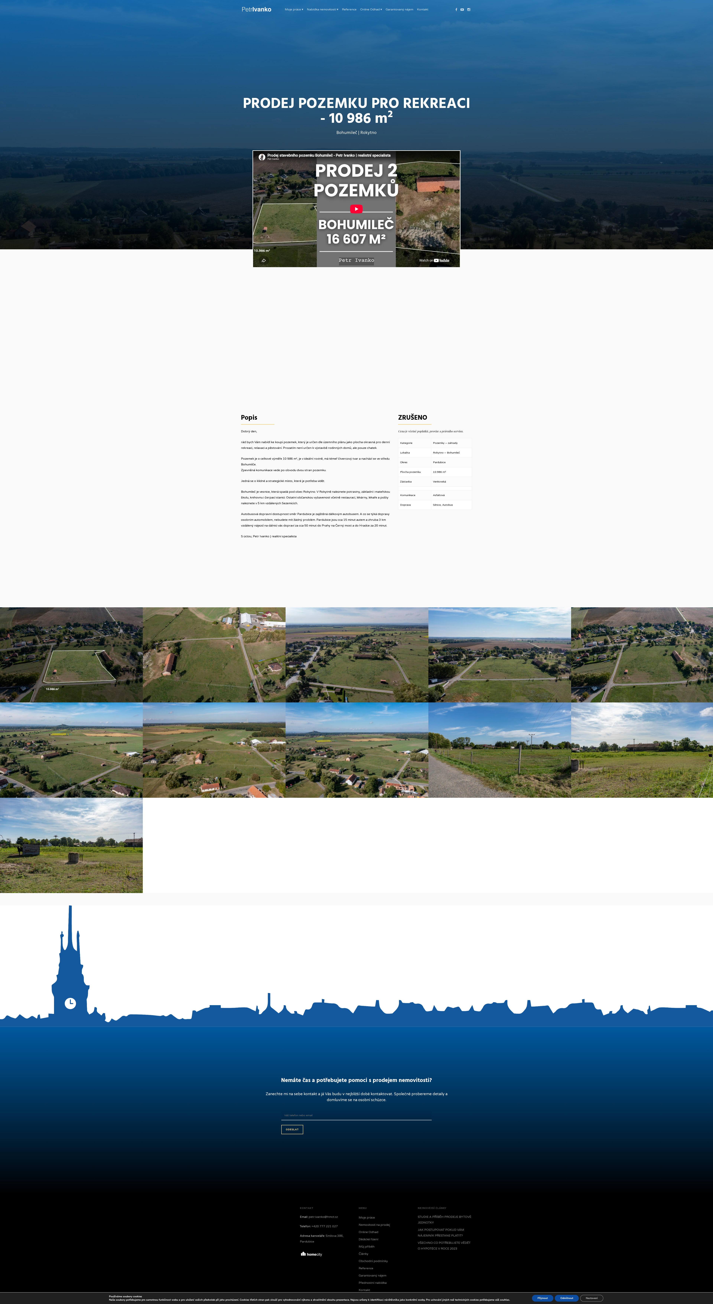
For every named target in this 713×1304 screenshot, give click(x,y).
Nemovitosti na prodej (374, 1225)
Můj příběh (367, 1246)
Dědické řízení (368, 1239)
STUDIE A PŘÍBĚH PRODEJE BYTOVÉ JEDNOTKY (444, 1219)
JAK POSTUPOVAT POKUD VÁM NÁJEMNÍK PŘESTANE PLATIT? (441, 1232)
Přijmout (543, 1298)
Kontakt (364, 1290)
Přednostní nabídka (373, 1283)
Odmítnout (566, 1298)
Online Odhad (368, 1232)
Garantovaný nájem (372, 1275)
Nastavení (592, 1298)
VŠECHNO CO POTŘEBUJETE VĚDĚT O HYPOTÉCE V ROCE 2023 (444, 1245)
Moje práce (367, 1217)
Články (363, 1254)
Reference (366, 1268)
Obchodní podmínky (373, 1261)
